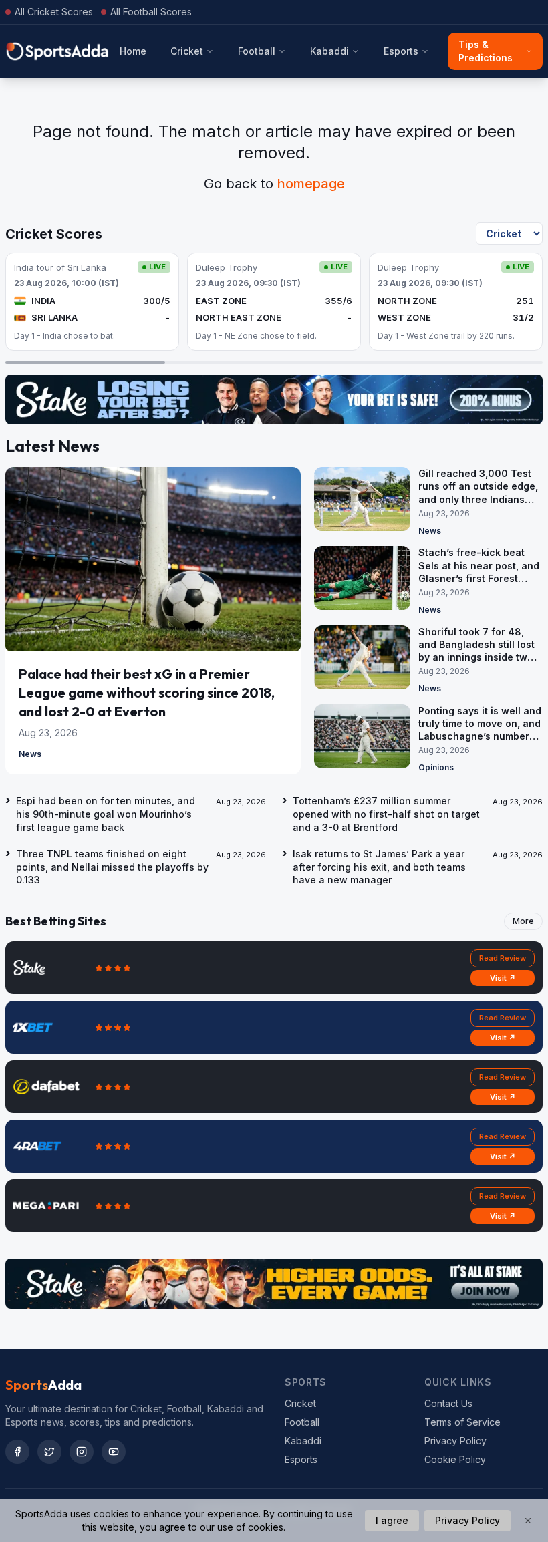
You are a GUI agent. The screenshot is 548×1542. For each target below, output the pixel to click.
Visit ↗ (503, 978)
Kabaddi (329, 51)
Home (133, 51)
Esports (401, 51)
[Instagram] (82, 1452)
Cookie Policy (455, 1459)
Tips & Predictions (485, 51)
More (523, 921)
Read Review (502, 958)
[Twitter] (49, 1452)
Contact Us (448, 1403)
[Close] (528, 1520)
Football (256, 51)
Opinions (436, 767)
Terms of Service (462, 1422)
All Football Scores (151, 11)
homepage (311, 184)
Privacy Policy (455, 1440)
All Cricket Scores (54, 11)
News (30, 754)
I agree (392, 1520)
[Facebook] (17, 1452)
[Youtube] (114, 1452)
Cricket (186, 51)
